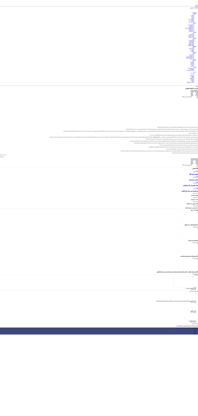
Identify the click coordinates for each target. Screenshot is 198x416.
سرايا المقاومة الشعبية (189, 28)
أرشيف (196, 86)
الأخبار (195, 13)
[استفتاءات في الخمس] (188, 238)
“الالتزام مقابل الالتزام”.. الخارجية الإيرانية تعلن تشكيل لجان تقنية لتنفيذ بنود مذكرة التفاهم (177, 272)
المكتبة (194, 52)
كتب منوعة (192, 58)
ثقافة (193, 49)
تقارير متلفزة (191, 43)
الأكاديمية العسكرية (190, 70)
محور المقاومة (191, 21)
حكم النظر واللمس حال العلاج (191, 224)
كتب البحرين (191, 55)
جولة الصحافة (191, 19)
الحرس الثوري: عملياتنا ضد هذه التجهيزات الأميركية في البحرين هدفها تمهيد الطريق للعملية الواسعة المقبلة (176, 300)
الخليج (193, 17)
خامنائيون (189, 96)
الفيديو (194, 38)
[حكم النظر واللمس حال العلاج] (188, 222)
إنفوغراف (192, 61)
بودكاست (192, 63)
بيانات (195, 22)
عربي (195, 332)
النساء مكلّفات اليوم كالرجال (191, 288)
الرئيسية (194, 12)
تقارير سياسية (191, 36)
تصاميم (192, 65)
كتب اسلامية (191, 54)
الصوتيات (192, 62)
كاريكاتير (192, 66)
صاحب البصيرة (193, 179)
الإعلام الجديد (191, 42)
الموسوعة (192, 69)
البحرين (192, 16)
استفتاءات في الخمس (193, 240)
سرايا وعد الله (191, 30)
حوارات (192, 20)
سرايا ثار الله (191, 29)
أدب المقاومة (191, 48)
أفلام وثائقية (191, 40)
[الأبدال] (196, 5)
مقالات (192, 51)
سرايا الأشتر (191, 25)
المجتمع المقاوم (191, 68)
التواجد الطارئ (193, 310)
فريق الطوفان (191, 31)
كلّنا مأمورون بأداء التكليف (190, 185)
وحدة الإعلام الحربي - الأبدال (180, 328)
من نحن (194, 329)
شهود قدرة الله (193, 174)
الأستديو (194, 59)
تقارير (195, 32)
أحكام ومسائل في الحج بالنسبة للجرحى (189, 256)
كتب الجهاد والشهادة (190, 56)
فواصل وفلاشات (191, 45)
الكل (193, 14)
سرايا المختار (191, 26)
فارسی (194, 331)
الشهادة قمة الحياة (192, 320)
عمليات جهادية (191, 44)
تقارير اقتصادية (191, 35)
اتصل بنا (194, 330)
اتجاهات (192, 15)
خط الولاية (192, 50)
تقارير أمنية (192, 34)
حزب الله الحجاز (191, 24)
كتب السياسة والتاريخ (190, 57)
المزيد (195, 67)
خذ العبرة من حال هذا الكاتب (189, 191)
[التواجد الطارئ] (190, 309)
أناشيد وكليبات (191, 41)
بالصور (192, 18)
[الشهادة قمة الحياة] (190, 319)
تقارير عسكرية (191, 37)
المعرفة (194, 46)
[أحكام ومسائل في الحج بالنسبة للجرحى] (188, 254)
